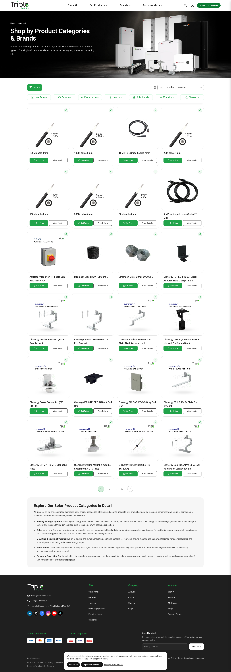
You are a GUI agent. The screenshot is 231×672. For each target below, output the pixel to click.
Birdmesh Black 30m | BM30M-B (91, 276)
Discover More (151, 5)
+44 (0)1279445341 (39, 601)
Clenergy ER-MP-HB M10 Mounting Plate (48, 467)
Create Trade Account (209, 5)
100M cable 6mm (83, 153)
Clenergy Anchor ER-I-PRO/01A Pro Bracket (91, 341)
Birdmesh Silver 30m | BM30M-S (136, 276)
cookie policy (87, 659)
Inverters (92, 603)
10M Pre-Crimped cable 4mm (134, 153)
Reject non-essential (92, 665)
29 (122, 488)
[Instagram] (48, 613)
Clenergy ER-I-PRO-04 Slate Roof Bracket (181, 404)
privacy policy (101, 659)
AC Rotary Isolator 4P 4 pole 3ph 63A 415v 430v (47, 278)
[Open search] (185, 5)
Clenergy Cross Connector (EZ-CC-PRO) (47, 404)
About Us (132, 592)
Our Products (97, 5)
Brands (124, 5)
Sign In (171, 592)
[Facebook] (42, 613)
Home (13, 23)
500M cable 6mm (83, 214)
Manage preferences (113, 665)
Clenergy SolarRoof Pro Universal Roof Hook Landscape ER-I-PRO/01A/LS (181, 467)
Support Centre (175, 614)
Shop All (73, 5)
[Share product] (66, 110)
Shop (91, 585)
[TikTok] (60, 613)
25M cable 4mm (171, 153)
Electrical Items (95, 614)
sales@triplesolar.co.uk (41, 595)
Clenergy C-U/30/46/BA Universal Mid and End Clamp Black (181, 341)
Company (133, 585)
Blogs (130, 608)
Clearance (92, 620)
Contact (131, 597)
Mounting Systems (96, 608)
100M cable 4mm (39, 153)
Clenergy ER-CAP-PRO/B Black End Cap (93, 404)
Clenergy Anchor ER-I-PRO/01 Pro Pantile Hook (48, 341)
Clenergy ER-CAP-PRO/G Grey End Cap (137, 404)
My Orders (172, 603)
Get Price (40, 160)
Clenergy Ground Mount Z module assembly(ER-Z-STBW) (92, 467)
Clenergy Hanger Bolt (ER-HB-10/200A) (135, 467)
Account (173, 585)
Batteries (92, 597)
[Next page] (130, 489)
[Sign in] (192, 5)
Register (171, 597)
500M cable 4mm (39, 214)
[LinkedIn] (29, 613)
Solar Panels (93, 592)
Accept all (73, 665)
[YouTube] (54, 613)
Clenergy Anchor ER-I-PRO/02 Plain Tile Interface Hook (135, 341)
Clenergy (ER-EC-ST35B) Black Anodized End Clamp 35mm (180, 278)
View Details (58, 160)
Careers (131, 603)
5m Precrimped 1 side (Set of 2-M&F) (180, 216)
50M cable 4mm (127, 214)
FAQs (170, 608)
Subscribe (196, 646)
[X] (35, 613)
